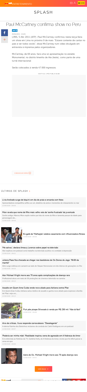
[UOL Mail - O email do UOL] (71, 3)
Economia (59, 10)
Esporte (75, 10)
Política (40, 10)
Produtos (5, 10)
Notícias (31, 10)
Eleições (22, 10)
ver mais (42, 369)
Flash (14, 10)
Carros (49, 10)
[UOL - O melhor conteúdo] (8, 3)
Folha (67, 10)
